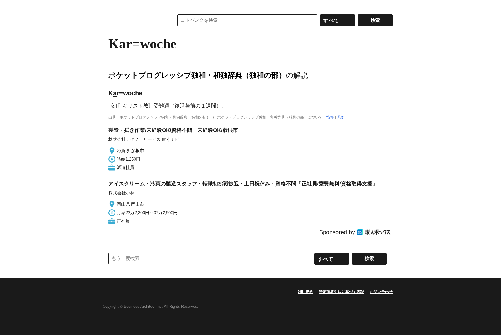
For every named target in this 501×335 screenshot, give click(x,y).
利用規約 (305, 292)
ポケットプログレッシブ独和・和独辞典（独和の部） (197, 75)
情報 (330, 117)
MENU (114, 6)
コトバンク (137, 20)
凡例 (341, 117)
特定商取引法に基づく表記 (341, 292)
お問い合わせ (381, 292)
